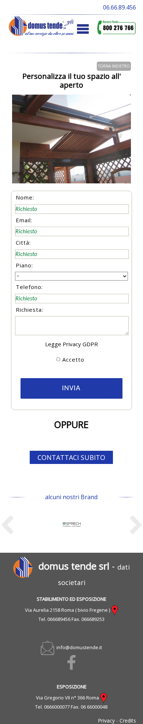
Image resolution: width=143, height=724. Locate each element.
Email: (24, 220)
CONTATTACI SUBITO (71, 457)
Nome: (25, 197)
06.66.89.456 (119, 7)
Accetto (73, 359)
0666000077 (57, 706)
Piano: (24, 265)
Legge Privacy (63, 344)
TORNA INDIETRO (114, 66)
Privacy (106, 720)
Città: (23, 242)
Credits (128, 720)
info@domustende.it (78, 647)
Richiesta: (29, 309)
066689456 (58, 619)
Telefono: (29, 286)
